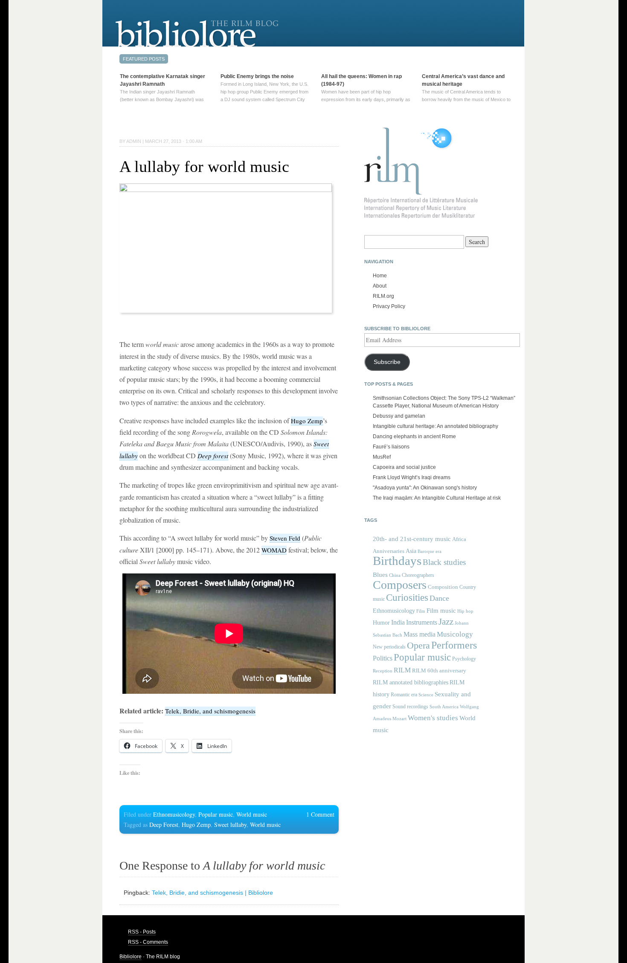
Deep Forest (163, 824)
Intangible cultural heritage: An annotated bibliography (435, 426)
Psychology (464, 658)
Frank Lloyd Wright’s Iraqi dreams (411, 477)
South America (444, 706)
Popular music (215, 814)
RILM (402, 670)
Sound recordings (410, 707)
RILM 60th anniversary (439, 671)
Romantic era (404, 695)
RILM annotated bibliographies (410, 682)
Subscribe (387, 362)
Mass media (419, 634)
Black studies (444, 562)
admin (133, 141)
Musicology (455, 634)
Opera (418, 645)
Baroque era (429, 551)
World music (251, 814)
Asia (411, 550)
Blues (380, 574)
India (398, 622)
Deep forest (212, 455)
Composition (443, 587)
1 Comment (320, 814)
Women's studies (433, 718)
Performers (454, 645)
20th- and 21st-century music (412, 538)
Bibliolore (130, 957)
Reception (382, 671)
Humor (381, 622)
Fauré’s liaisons (391, 447)
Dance (439, 598)
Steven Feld (285, 538)
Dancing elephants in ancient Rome (414, 436)
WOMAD (274, 550)
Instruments (421, 622)
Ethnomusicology (174, 814)
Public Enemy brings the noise (257, 76)
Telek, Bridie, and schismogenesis (210, 711)
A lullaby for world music (204, 166)
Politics (382, 658)
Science (425, 694)
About (379, 286)
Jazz (445, 622)
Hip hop (465, 611)
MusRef (382, 457)
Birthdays (397, 560)
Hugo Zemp (307, 420)
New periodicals (389, 647)
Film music (441, 610)
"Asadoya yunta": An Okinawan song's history (425, 488)
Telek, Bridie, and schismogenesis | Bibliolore (212, 892)
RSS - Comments (148, 942)
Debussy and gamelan (399, 416)
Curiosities (407, 597)
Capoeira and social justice (404, 467)
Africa (459, 539)
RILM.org (383, 296)
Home (380, 276)
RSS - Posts (142, 932)
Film (420, 611)
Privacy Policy (389, 306)
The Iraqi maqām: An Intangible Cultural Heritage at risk (437, 498)
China (395, 575)
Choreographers (418, 575)
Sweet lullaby (230, 824)
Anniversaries (388, 551)
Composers (400, 584)
